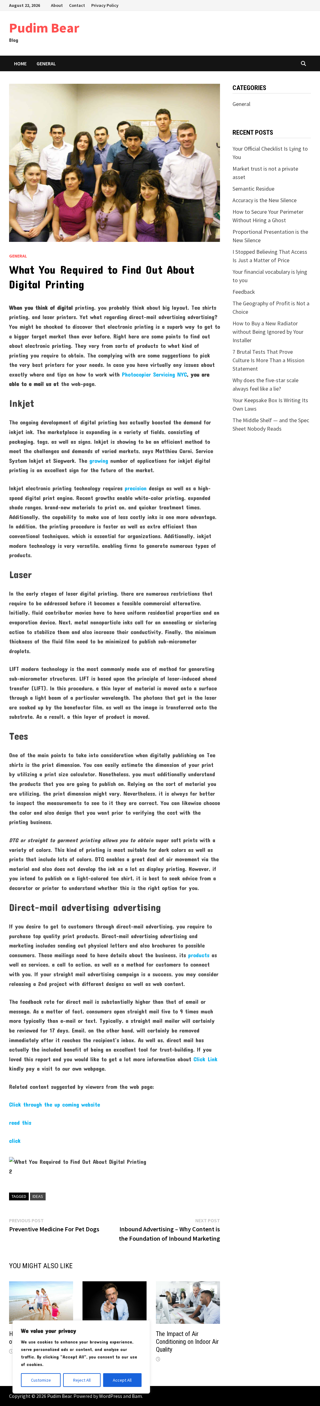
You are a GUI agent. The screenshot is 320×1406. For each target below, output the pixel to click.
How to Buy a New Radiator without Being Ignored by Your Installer (267, 332)
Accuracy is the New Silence (264, 200)
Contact (77, 5)
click (15, 1140)
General (46, 63)
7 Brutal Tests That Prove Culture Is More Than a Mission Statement (268, 360)
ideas (37, 1196)
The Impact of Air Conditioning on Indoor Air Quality (187, 1341)
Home (20, 63)
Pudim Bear (44, 27)
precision (136, 488)
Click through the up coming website (54, 1104)
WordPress (110, 1396)
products (198, 955)
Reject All (82, 1380)
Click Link (205, 1059)
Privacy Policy (104, 5)
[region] (81, 1356)
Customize (41, 1380)
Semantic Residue (253, 188)
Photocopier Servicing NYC (154, 374)
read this (20, 1122)
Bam (137, 1396)
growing (98, 460)
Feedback (243, 291)
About (57, 5)
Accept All (122, 1380)
